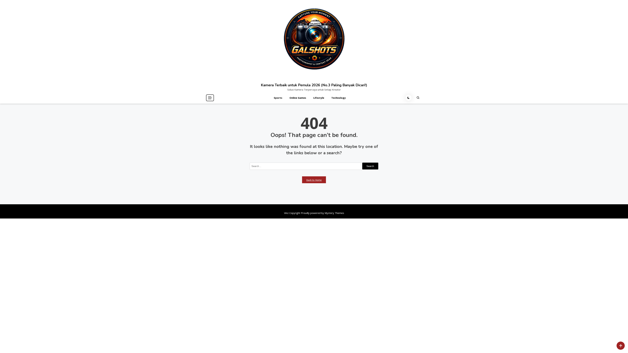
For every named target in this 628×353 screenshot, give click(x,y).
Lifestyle (318, 97)
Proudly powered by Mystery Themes (322, 213)
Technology (338, 97)
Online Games (297, 97)
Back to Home (314, 180)
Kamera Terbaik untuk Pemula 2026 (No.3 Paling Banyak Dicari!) (314, 85)
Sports (278, 97)
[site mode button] (408, 98)
